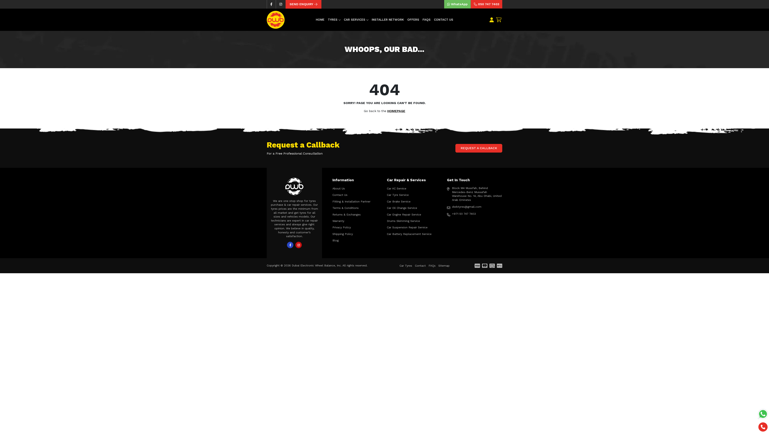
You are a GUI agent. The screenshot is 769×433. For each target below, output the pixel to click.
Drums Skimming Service (403, 221)
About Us (338, 188)
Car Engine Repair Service (404, 214)
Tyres (332, 19)
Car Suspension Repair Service (407, 227)
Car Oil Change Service (402, 207)
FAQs (427, 19)
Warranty (338, 221)
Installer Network (388, 19)
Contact (420, 265)
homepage (396, 111)
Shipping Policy (342, 234)
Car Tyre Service (398, 194)
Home (320, 19)
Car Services (354, 19)
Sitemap (444, 265)
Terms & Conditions (345, 207)
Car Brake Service (399, 201)
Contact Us (443, 19)
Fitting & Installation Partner (351, 201)
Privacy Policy (341, 227)
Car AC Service (396, 188)
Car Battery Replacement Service (409, 234)
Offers (413, 19)
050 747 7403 (488, 4)
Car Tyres (406, 265)
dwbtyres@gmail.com (466, 206)
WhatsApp (459, 4)
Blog (335, 240)
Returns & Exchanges (346, 214)
